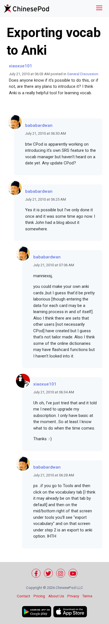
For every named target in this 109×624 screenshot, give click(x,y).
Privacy (73, 596)
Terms (87, 596)
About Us (56, 596)
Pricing (39, 596)
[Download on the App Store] (70, 611)
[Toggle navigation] (99, 8)
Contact (23, 596)
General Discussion (82, 74)
